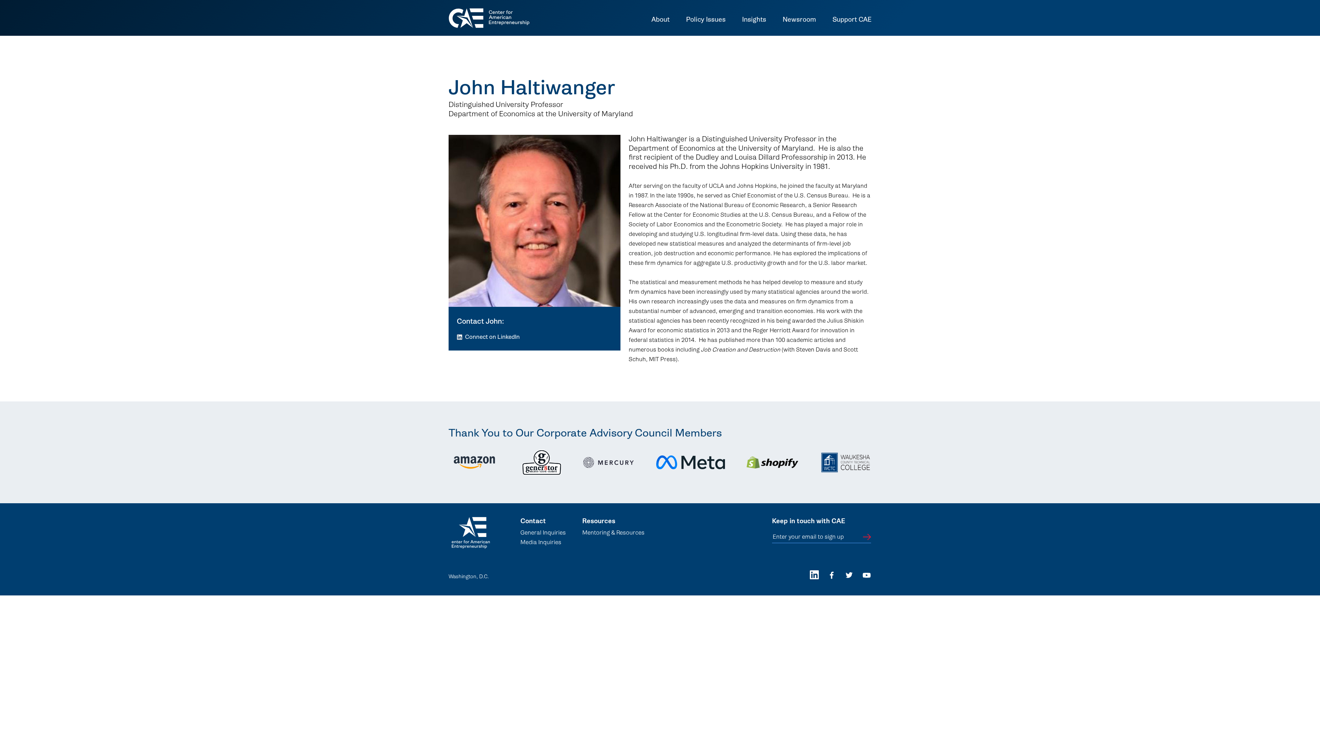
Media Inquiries (540, 542)
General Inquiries (543, 532)
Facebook (831, 574)
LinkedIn (814, 574)
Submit (867, 537)
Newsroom (799, 20)
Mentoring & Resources (613, 532)
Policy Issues (706, 20)
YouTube (866, 574)
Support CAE (852, 20)
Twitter (849, 574)
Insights (754, 20)
